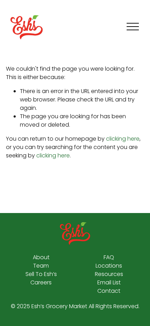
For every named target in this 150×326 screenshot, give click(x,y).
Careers (41, 282)
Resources (109, 274)
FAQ (109, 257)
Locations (109, 266)
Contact (108, 291)
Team (41, 266)
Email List (109, 282)
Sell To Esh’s (41, 274)
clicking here (123, 139)
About (41, 257)
